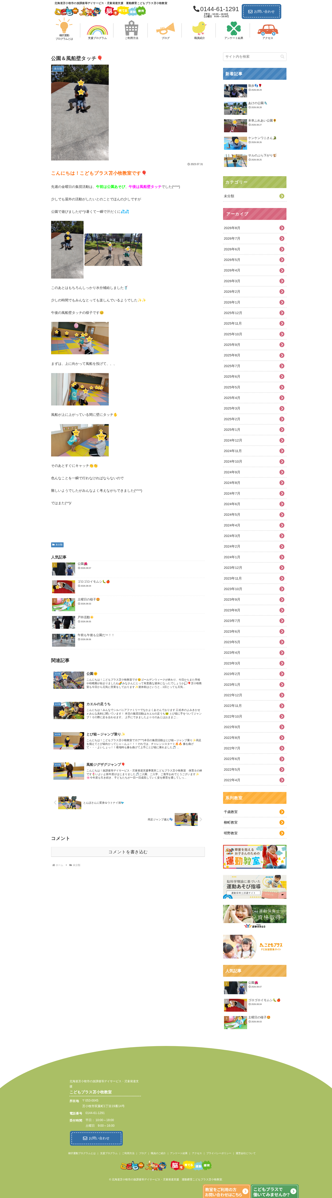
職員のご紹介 (158, 1153)
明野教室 (231, 833)
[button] (282, 56)
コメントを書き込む (128, 851)
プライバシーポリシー (218, 1153)
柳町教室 (231, 822)
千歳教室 (231, 812)
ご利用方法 (128, 1153)
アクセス (197, 1153)
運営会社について (246, 1153)
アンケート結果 (179, 1153)
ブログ (142, 1153)
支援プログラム (109, 1153)
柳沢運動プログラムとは (82, 1153)
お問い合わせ (264, 11)
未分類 (59, 544)
